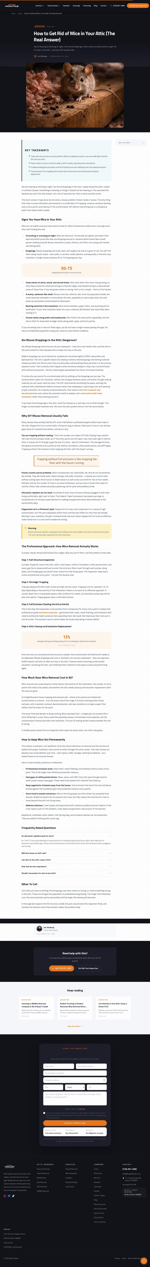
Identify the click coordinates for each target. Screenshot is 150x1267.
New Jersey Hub (99, 1204)
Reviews (66, 5)
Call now (82, 1109)
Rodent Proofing (71, 1182)
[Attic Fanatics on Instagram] (5, 1196)
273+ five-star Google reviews (14, 1234)
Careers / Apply (99, 1195)
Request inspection (75, 1123)
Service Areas (52, 5)
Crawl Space (70, 1186)
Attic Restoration (71, 1173)
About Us (97, 1177)
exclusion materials (48, 612)
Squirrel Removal (43, 1173)
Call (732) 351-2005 (63, 968)
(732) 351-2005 (119, 5)
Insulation (69, 1177)
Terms (124, 1258)
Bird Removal (42, 1182)
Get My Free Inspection (138, 5)
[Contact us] (144, 1261)
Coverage (76, 5)
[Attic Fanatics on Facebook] (9, 1196)
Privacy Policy (102, 1115)
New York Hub (99, 1213)
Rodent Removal (71, 1169)
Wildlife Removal (43, 1191)
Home (13, 13)
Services (39, 5)
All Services (98, 1173)
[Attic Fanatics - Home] (17, 1166)
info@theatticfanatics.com (131, 1174)
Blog (95, 5)
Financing (87, 5)
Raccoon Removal (43, 1169)
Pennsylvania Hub (100, 1208)
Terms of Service (54, 1118)
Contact (104, 5)
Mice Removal (42, 1186)
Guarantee (97, 1186)
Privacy (117, 1258)
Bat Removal (41, 1177)
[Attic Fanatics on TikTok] (13, 1196)
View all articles (74, 1026)
